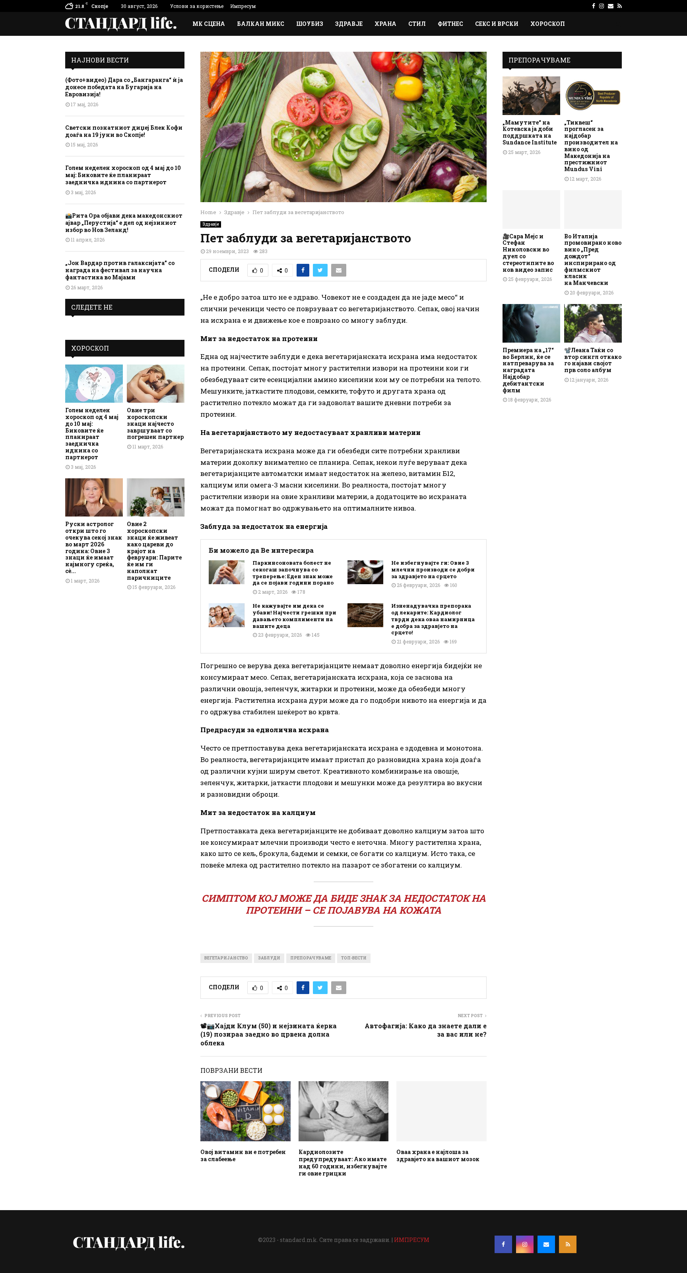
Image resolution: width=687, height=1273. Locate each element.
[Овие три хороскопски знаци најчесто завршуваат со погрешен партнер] (155, 384)
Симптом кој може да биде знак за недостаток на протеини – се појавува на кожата (344, 904)
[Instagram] (525, 1244)
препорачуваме (310, 958)
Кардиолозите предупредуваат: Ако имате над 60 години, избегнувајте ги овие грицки (343, 1162)
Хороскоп (547, 23)
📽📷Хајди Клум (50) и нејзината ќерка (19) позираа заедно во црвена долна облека (268, 1034)
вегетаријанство (226, 958)
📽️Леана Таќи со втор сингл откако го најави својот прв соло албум (592, 360)
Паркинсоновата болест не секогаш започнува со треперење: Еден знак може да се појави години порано (293, 573)
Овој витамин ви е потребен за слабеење (243, 1155)
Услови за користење (196, 6)
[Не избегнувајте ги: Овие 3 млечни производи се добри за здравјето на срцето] (365, 572)
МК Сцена (208, 23)
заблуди (269, 958)
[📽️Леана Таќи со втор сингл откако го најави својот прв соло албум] (593, 323)
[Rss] (567, 1244)
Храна (385, 23)
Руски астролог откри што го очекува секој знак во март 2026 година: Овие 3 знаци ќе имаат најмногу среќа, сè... (93, 547)
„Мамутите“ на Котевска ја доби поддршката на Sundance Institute (530, 132)
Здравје (349, 23)
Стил (417, 23)
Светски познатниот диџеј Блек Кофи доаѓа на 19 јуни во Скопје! (123, 131)
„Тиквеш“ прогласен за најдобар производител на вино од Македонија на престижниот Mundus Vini (591, 146)
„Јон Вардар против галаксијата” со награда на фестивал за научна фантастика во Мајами (120, 270)
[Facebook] (503, 1244)
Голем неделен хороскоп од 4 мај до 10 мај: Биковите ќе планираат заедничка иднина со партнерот (123, 175)
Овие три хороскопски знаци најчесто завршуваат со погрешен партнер (155, 423)
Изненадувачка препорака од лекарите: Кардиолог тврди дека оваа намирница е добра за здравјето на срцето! (433, 619)
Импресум (243, 6)
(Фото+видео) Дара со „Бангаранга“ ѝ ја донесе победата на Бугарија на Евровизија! (124, 87)
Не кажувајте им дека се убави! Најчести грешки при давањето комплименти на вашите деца (294, 616)
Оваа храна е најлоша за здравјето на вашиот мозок (437, 1155)
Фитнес (450, 23)
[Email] (546, 1244)
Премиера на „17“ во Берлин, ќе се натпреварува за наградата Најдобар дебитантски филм (528, 370)
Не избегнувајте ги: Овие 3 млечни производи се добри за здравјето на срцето (433, 569)
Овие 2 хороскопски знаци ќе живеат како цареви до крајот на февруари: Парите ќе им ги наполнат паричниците (154, 550)
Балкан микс (260, 23)
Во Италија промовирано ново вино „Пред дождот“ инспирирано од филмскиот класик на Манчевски (592, 259)
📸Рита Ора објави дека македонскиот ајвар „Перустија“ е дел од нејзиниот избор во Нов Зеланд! (123, 223)
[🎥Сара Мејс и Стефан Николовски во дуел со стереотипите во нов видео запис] (531, 209)
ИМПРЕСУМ (411, 1240)
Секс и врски (496, 23)
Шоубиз (309, 23)
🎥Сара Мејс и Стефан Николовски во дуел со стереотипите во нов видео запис (528, 252)
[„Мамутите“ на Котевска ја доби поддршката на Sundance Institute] (531, 95)
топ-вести (354, 958)
